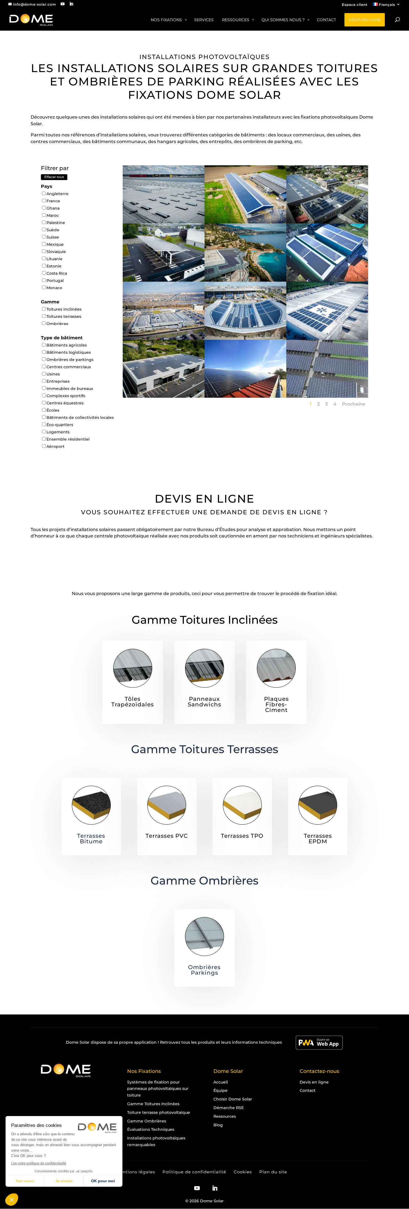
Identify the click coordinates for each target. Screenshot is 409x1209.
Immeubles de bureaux (69, 388)
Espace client (355, 5)
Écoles (52, 410)
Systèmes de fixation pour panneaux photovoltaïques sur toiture (157, 1089)
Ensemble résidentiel (68, 439)
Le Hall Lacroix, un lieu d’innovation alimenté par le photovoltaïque (327, 209)
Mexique (55, 244)
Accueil (220, 1082)
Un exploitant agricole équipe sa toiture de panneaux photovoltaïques (245, 386)
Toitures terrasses (63, 316)
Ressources (224, 1116)
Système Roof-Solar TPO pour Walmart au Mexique (327, 326)
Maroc (52, 215)
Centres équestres (64, 403)
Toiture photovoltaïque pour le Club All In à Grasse (327, 268)
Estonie (53, 266)
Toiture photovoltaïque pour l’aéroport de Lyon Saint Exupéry (163, 209)
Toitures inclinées (64, 309)
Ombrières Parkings (204, 970)
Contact (308, 1090)
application (145, 1042)
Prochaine (353, 404)
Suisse (52, 237)
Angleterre (57, 193)
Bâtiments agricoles (66, 345)
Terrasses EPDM (318, 838)
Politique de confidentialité (194, 1171)
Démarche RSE (228, 1107)
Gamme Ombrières (204, 880)
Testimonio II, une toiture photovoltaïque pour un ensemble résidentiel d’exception (245, 270)
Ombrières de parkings (69, 359)
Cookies (243, 1171)
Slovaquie (56, 251)
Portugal (55, 280)
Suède (52, 229)
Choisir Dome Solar (232, 1099)
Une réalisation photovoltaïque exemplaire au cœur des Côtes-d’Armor (245, 212)
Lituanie (54, 258)
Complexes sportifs (65, 395)
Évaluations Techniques (150, 1129)
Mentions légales (135, 1171)
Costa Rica (56, 273)
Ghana (53, 208)
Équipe (220, 1090)
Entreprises (58, 381)
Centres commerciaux (68, 366)
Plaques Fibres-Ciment (276, 704)
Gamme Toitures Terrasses (204, 749)
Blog (218, 1124)
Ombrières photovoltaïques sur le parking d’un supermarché (327, 386)
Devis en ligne (314, 1082)
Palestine (55, 222)
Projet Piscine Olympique (245, 323)
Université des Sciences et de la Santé (163, 323)
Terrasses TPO (242, 835)
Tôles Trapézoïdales (132, 702)
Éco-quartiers (59, 424)
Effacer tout (54, 177)
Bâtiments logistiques (68, 352)
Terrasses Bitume (91, 838)
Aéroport (55, 446)
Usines (53, 374)
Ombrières (57, 323)
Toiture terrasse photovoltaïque (158, 1112)
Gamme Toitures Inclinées (205, 619)
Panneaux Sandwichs (204, 702)
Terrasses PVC (167, 835)
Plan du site (273, 1171)
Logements (58, 431)
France (53, 200)
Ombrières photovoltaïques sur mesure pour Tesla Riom (163, 268)
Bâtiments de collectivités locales (80, 417)
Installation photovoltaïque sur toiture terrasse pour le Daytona (163, 386)
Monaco (54, 287)
